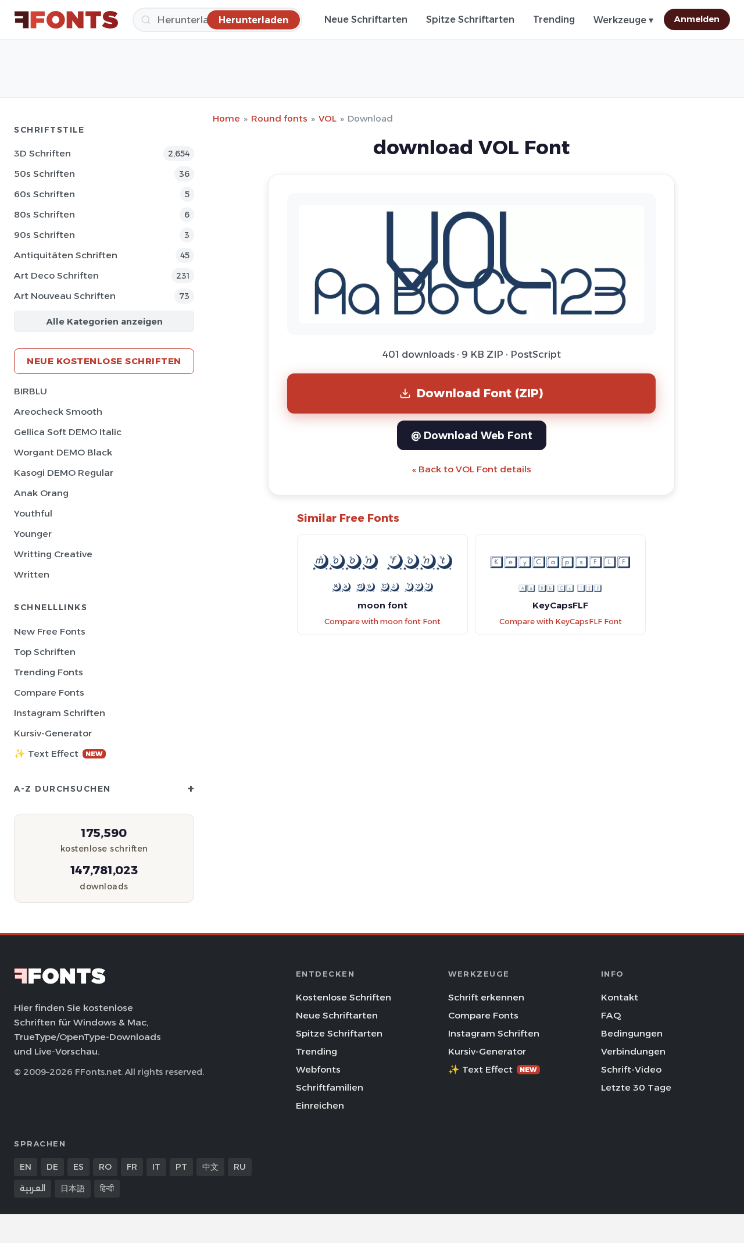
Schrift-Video (631, 1069)
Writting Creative (53, 554)
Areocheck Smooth (58, 411)
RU (240, 1167)
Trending (554, 19)
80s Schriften (44, 214)
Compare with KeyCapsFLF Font (560, 621)
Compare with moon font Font (382, 621)
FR (132, 1167)
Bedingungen (632, 1033)
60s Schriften (44, 194)
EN (25, 1167)
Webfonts (318, 1069)
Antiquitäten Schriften (65, 255)
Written (31, 574)
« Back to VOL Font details (471, 469)
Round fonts (279, 118)
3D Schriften (42, 153)
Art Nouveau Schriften (65, 295)
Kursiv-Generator (53, 733)
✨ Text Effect (58, 753)
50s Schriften (44, 173)
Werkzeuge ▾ (623, 20)
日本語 (72, 1188)
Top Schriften (45, 651)
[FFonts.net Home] (66, 19)
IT (156, 1167)
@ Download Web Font (471, 435)
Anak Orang (41, 492)
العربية (32, 1188)
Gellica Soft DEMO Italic (67, 431)
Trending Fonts (48, 672)
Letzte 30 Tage (636, 1087)
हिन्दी (107, 1188)
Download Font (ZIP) (480, 393)
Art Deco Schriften (56, 275)
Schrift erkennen (486, 997)
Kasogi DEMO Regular (63, 472)
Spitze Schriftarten (470, 19)
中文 (210, 1167)
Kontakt (619, 997)
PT (181, 1167)
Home (226, 118)
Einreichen (320, 1105)
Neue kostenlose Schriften (104, 360)
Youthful (33, 513)
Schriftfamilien (329, 1087)
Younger (33, 533)
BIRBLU (30, 391)
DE (52, 1167)
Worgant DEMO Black (63, 452)
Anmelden (697, 19)
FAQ (611, 1015)
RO (105, 1167)
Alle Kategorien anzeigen (104, 321)
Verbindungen (633, 1051)
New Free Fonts (49, 631)
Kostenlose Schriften (343, 997)
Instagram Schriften (59, 712)
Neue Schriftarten (365, 19)
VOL (328, 118)
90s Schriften (44, 234)
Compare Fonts (49, 692)
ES (78, 1167)
